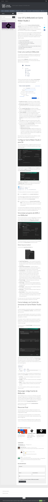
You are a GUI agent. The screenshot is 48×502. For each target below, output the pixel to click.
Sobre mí (6, 1)
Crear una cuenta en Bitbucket (23, 40)
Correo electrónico (35, 472)
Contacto (2, 1)
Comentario (20, 466)
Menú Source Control (24, 44)
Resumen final (21, 48)
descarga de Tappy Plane (31, 401)
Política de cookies (5, 493)
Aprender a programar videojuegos (8, 29)
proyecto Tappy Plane (26, 108)
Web (19, 476)
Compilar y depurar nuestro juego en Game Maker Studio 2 (31, 436)
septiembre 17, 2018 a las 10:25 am (32, 447)
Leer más (43, 500)
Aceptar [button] (41, 500)
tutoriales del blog (35, 403)
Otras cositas (29, 10)
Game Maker (7, 10)
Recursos (17, 10)
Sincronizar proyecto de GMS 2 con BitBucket (26, 43)
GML (21, 10)
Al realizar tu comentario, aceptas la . (29, 479)
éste (30, 34)
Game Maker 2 (12, 10)
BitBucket (26, 59)
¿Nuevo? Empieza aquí (36, 10)
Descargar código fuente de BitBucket (25, 47)
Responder (24, 455)
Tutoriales (24, 10)
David (20, 23)
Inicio (2, 10)
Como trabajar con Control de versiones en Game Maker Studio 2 (29, 46)
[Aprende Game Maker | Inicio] (6, 6)
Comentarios (21, 444)
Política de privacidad (34, 479)
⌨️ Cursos (42, 10)
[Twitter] (13, 13)
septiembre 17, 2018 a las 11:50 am (30, 451)
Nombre (20, 472)
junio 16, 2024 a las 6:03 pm (27, 457)
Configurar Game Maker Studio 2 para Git (25, 42)
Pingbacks (29, 444)
